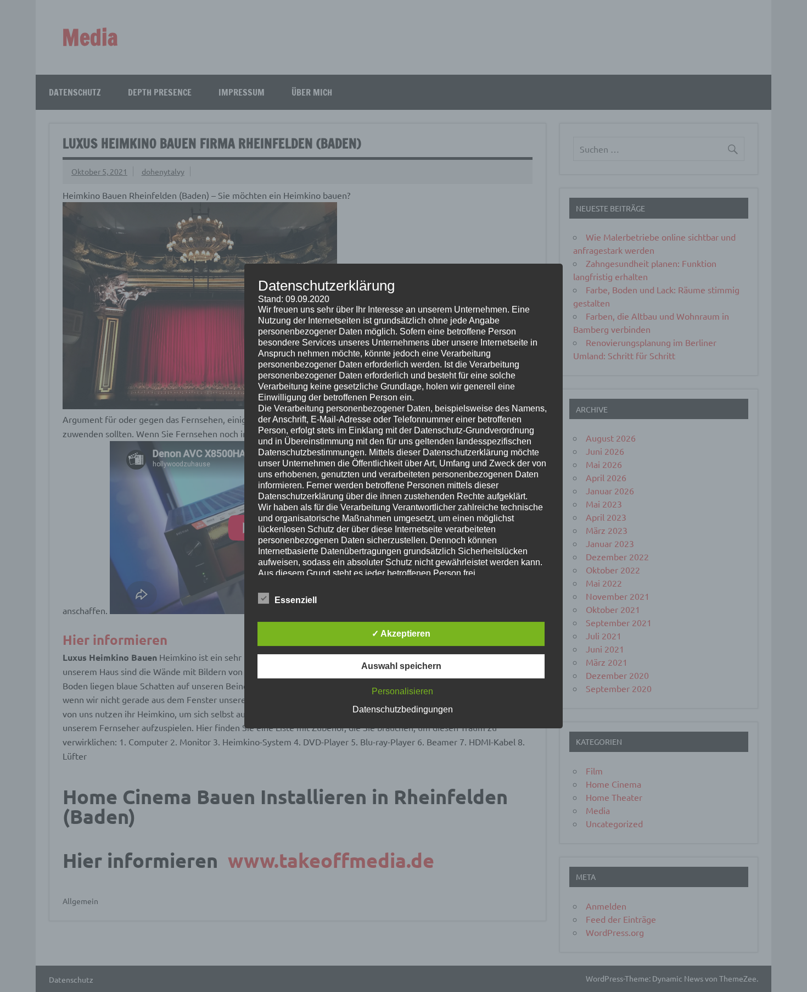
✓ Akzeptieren (401, 633)
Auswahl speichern (401, 666)
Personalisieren (402, 691)
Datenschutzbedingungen (402, 709)
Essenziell (295, 600)
